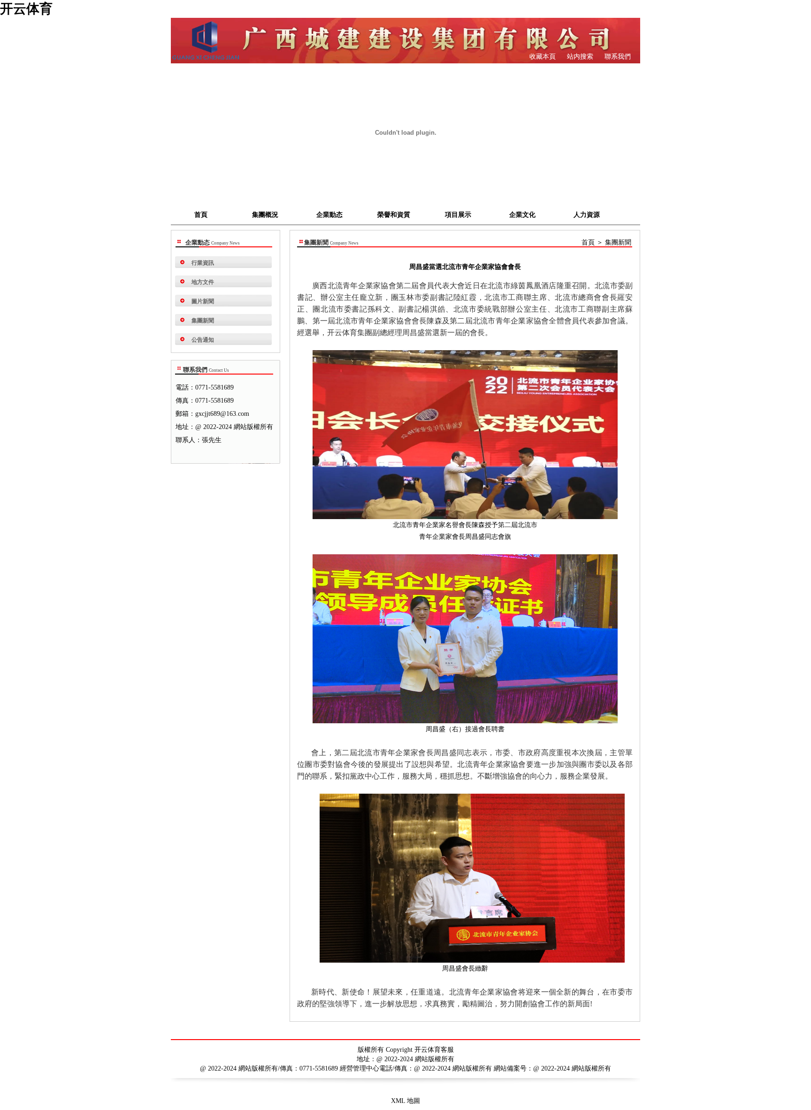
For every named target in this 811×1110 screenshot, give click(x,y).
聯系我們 (617, 56)
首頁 (200, 214)
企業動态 (329, 214)
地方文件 (202, 282)
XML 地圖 (405, 1100)
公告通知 (202, 340)
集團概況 (265, 214)
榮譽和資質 (393, 214)
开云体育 (26, 8)
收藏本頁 (542, 56)
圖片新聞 (202, 301)
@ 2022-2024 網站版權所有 (572, 1068)
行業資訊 (202, 263)
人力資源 (587, 214)
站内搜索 (579, 56)
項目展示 (458, 214)
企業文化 (522, 214)
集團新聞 (202, 320)
